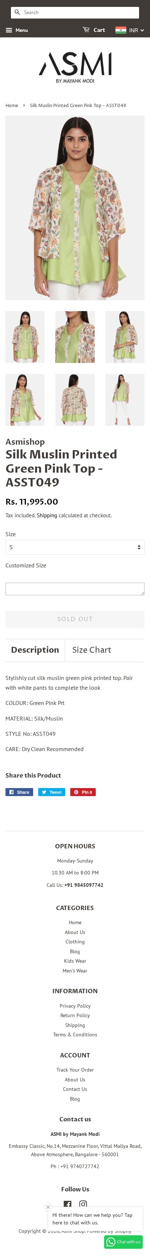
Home (11, 106)
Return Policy (75, 1015)
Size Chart (91, 650)
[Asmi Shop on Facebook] (67, 1206)
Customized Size (25, 565)
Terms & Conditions (75, 1034)
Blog (75, 951)
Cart (98, 30)
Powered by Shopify (109, 1231)
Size (10, 534)
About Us (75, 932)
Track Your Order (75, 1070)
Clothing (75, 941)
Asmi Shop (73, 1231)
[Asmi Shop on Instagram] (83, 1206)
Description (35, 650)
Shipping (47, 515)
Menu (21, 30)
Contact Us (75, 1089)
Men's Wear (75, 970)
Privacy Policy (75, 1006)
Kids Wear (75, 961)
